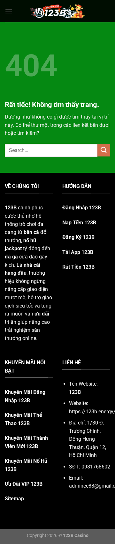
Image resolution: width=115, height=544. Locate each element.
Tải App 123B (77, 252)
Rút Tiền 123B (78, 267)
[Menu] (8, 11)
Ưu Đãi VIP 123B (23, 484)
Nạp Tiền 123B (79, 223)
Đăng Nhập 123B (81, 208)
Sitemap (14, 499)
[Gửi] (103, 150)
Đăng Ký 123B (78, 237)
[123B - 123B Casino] (57, 11)
